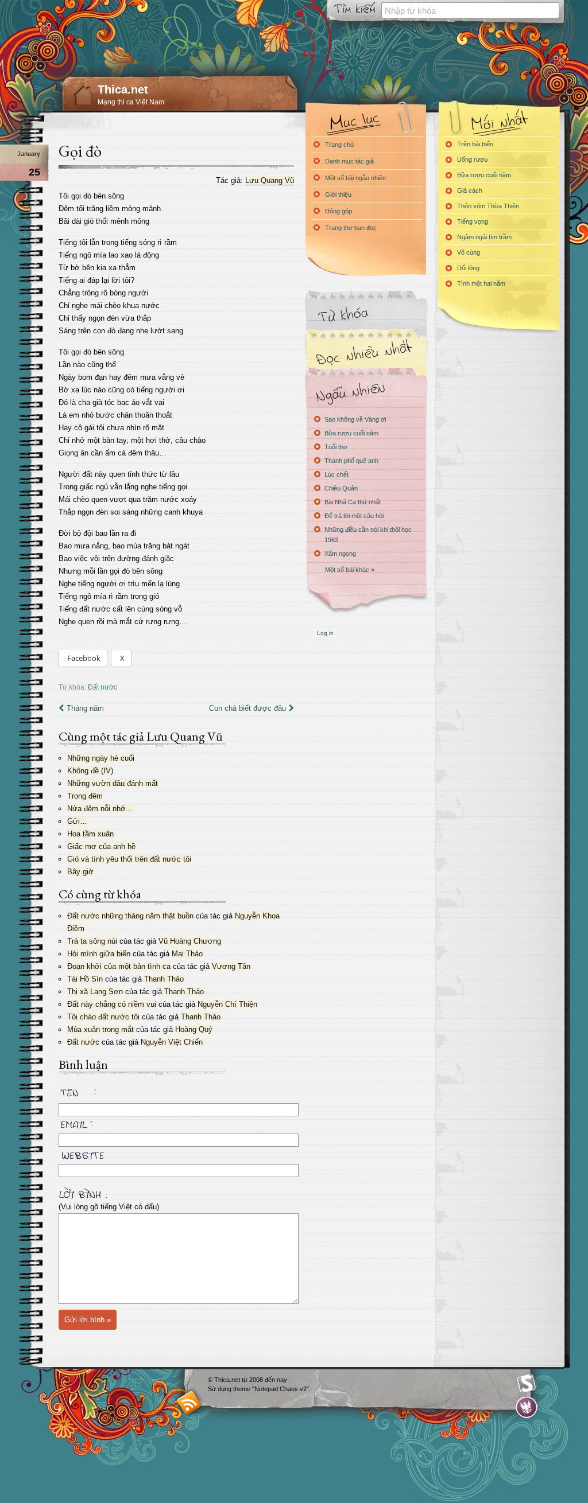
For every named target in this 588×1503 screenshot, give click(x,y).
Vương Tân (231, 966)
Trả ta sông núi (92, 941)
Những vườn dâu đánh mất (112, 783)
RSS (189, 1402)
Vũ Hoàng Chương (189, 941)
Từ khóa (365, 315)
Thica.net (123, 89)
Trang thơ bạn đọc (351, 227)
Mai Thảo (187, 953)
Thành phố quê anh (351, 460)
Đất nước (102, 687)
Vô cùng (468, 252)
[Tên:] (176, 1094)
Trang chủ (339, 144)
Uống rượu (472, 159)
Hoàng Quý (193, 1029)
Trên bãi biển (475, 144)
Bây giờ (80, 871)
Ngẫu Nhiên (365, 391)
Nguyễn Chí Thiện (227, 1004)
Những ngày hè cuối (100, 758)
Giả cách (469, 190)
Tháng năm (85, 708)
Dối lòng (468, 267)
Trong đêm (85, 796)
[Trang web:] (176, 1153)
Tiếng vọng (472, 221)
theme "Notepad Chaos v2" (271, 1388)
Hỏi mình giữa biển (98, 953)
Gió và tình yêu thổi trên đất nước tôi (129, 859)
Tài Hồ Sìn (85, 979)
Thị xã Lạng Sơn (95, 991)
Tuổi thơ (335, 446)
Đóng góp (338, 211)
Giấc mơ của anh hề (101, 846)
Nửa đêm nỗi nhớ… (100, 808)
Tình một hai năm (481, 283)
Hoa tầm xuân (90, 834)
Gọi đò (80, 151)
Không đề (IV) (90, 770)
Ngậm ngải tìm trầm (484, 236)
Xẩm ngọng (340, 553)
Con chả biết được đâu (247, 708)
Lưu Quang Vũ (269, 180)
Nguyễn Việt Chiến (172, 1042)
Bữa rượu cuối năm (351, 433)
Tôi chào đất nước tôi (103, 1017)
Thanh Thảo (164, 979)
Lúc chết (336, 474)
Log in (325, 633)
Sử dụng (220, 1388)
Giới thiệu (338, 194)
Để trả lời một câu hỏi (354, 515)
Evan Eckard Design (526, 1407)
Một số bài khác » (349, 569)
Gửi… (77, 821)
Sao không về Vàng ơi (355, 419)
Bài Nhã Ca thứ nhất (352, 502)
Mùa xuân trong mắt (100, 1029)
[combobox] (470, 10)
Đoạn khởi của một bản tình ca (119, 966)
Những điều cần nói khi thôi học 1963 (368, 534)
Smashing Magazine (526, 1383)
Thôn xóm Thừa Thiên (488, 206)
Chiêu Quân (341, 488)
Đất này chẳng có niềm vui (111, 1004)
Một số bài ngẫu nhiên (355, 177)
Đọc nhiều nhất (365, 353)
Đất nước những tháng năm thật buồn (130, 916)
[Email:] (176, 1123)
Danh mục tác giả (349, 161)
